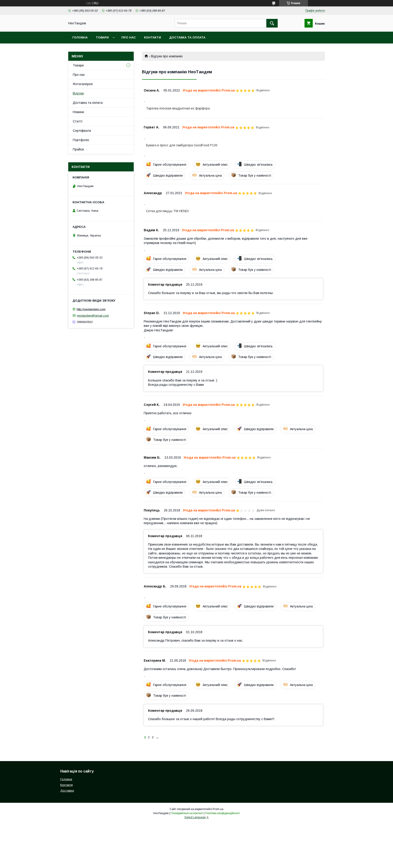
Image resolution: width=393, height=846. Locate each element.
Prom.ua (218, 809)
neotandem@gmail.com (93, 315)
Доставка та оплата (187, 37)
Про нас (128, 37)
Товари (102, 37)
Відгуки (78, 93)
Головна (80, 37)
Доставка (67, 790)
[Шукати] (272, 23)
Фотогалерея (83, 84)
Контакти (152, 37)
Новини (78, 112)
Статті (77, 121)
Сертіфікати (82, 130)
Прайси (78, 149)
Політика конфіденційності (222, 813)
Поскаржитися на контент (187, 813)
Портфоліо (81, 140)
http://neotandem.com (91, 309)
